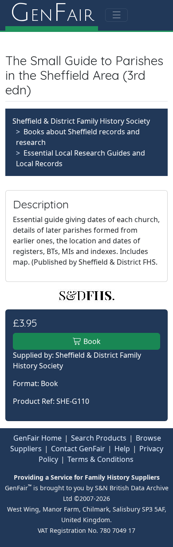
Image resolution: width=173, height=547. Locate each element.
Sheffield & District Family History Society (81, 121)
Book (91, 341)
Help (122, 448)
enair (52, 13)
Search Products (98, 438)
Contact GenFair (78, 448)
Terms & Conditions (100, 459)
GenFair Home (37, 438)
